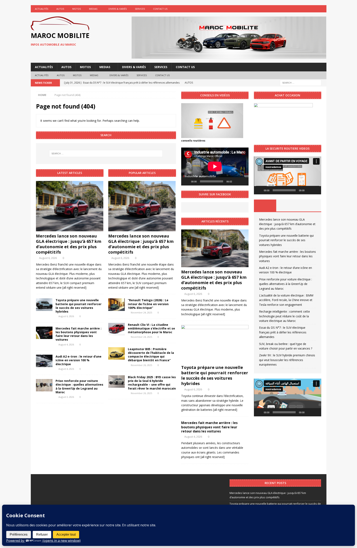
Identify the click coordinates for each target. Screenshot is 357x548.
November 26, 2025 (141, 365)
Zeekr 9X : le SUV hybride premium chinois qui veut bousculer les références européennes (287, 359)
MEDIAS (93, 8)
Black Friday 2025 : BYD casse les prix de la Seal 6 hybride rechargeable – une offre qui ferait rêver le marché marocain (152, 382)
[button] (287, 175)
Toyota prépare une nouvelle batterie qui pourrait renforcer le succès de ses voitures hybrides (78, 305)
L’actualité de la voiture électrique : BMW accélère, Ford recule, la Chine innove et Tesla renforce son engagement (286, 300)
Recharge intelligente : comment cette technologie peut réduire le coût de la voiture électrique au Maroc (284, 316)
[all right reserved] (74, 287)
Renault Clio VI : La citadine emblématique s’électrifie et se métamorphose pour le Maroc (151, 328)
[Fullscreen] (243, 181)
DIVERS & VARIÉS (117, 8)
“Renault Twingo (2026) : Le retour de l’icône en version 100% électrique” (148, 303)
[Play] (186, 181)
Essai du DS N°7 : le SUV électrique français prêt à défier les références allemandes (282, 332)
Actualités (41, 8)
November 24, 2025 (141, 312)
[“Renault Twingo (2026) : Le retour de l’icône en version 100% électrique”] (116, 304)
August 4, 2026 (66, 344)
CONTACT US (160, 8)
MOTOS (76, 8)
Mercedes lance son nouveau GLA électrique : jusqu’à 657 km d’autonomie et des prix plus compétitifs (68, 244)
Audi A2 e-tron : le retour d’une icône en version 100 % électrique (78, 360)
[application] (215, 166)
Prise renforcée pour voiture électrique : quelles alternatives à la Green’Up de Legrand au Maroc (79, 386)
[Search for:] (300, 82)
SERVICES (140, 8)
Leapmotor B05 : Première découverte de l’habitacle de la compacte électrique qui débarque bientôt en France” (151, 354)
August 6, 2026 (48, 258)
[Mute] (236, 181)
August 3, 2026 (66, 396)
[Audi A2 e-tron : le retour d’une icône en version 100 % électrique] (44, 361)
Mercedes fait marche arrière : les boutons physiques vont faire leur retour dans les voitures (78, 334)
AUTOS (60, 8)
